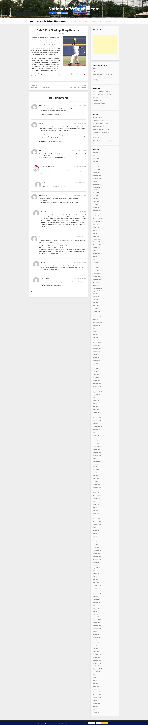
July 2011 (95, 674)
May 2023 (95, 265)
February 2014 (97, 585)
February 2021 (97, 343)
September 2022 (97, 288)
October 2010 (96, 700)
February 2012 (97, 654)
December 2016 (97, 487)
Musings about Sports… (99, 126)
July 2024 (95, 224)
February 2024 (97, 239)
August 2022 (96, 291)
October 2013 (96, 596)
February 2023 (97, 273)
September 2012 (97, 634)
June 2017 (96, 470)
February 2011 (97, 689)
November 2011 (97, 663)
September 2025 (97, 184)
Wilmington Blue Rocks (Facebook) (102, 141)
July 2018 (95, 432)
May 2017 (95, 472)
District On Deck (97, 117)
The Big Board (97, 100)
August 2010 (96, 706)
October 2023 (96, 250)
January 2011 (96, 692)
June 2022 (96, 296)
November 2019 (97, 386)
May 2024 (95, 230)
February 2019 (97, 412)
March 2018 (96, 444)
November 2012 (97, 628)
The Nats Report (97, 138)
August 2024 (96, 221)
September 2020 (97, 357)
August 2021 (96, 325)
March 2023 (96, 270)
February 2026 (97, 170)
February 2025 (97, 204)
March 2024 (96, 236)
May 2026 (95, 161)
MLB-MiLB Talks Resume (78, 87)
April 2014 (95, 579)
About (70, 21)
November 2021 (97, 317)
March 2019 (96, 409)
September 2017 (97, 461)
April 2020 (95, 371)
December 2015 (97, 521)
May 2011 (95, 680)
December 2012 (97, 625)
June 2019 (96, 400)
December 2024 (97, 210)
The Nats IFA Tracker (98, 106)
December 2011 (97, 660)
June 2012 (96, 643)
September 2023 (97, 253)
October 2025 (96, 181)
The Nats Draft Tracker (99, 103)
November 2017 (97, 455)
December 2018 (97, 418)
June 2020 (96, 366)
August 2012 (96, 637)
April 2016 (95, 510)
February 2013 (97, 620)
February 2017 (97, 481)
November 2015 (97, 524)
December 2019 (97, 383)
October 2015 (96, 527)
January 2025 (96, 207)
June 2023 (96, 262)
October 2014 (96, 562)
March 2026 (96, 167)
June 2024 (96, 227)
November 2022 (97, 282)
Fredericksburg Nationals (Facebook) (103, 120)
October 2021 (96, 320)
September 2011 (97, 669)
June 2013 (96, 608)
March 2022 (96, 305)
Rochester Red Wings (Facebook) (102, 129)
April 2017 (95, 475)
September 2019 (97, 392)
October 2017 (96, 458)
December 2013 (97, 591)
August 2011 (96, 672)
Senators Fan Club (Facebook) (101, 132)
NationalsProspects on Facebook (102, 94)
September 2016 (97, 495)
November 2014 (97, 559)
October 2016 (96, 493)
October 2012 (96, 631)
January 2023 (96, 276)
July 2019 (95, 397)
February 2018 (97, 446)
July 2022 (95, 294)
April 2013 (95, 614)
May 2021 (95, 334)
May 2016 (95, 507)
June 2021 (96, 331)
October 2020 (96, 354)
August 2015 (96, 533)
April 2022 (95, 302)
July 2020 (95, 363)
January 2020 (96, 380)
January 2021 (96, 345)
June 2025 (96, 193)
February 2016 (97, 516)
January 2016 (96, 519)
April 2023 (95, 268)
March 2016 (96, 513)
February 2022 (97, 308)
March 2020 (96, 374)
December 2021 (97, 314)
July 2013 (95, 605)
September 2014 (97, 565)
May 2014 (95, 576)
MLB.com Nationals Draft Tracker (102, 123)
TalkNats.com (96, 135)
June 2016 (96, 504)
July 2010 (95, 709)
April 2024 (95, 233)
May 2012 (95, 645)
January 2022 (96, 311)
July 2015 (95, 536)
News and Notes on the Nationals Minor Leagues (47, 21)
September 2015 (97, 530)
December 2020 (97, 348)
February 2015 (97, 550)
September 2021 (97, 322)
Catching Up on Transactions (40, 87)
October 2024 (96, 216)
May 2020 (95, 369)
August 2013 (96, 602)
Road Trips (116, 21)
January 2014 (96, 588)
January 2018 (96, 449)
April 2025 (95, 198)
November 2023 (97, 247)
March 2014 (96, 582)
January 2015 (96, 553)
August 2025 (96, 187)
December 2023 (97, 245)
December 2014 (97, 556)
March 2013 (96, 617)
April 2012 (95, 648)
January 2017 (96, 484)
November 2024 (97, 213)
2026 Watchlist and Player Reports (88, 21)
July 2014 (95, 571)
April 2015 (95, 545)
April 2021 (95, 337)
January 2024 (96, 242)
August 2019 (96, 395)
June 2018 (96, 435)
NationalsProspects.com (74, 9)
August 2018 (96, 429)
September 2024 (97, 219)
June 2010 (96, 712)
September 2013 (97, 599)
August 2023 (96, 256)
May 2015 (95, 542)
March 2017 (96, 478)
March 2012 (96, 651)
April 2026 (95, 164)
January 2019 (96, 415)
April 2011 (95, 683)
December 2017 (97, 452)
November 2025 (97, 178)
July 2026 (95, 155)
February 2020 (97, 377)
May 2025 (95, 196)
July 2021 (95, 328)
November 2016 (97, 490)
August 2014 (96, 568)
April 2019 (95, 406)
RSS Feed (95, 97)
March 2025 (96, 201)
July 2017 (95, 467)
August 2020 (96, 360)
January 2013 (96, 622)
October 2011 (96, 666)
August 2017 (96, 464)
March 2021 (96, 340)
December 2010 (97, 695)
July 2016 (95, 501)
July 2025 (95, 190)
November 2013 (97, 594)
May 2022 (95, 299)
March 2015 (96, 547)
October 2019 (96, 389)
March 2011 (96, 686)
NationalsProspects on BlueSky (101, 91)
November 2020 (97, 351)
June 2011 (96, 677)
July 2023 (95, 259)
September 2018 (97, 426)
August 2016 (96, 498)
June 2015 (96, 539)
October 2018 (96, 423)
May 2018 (95, 438)
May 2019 (95, 403)
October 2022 (96, 285)
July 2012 (95, 640)
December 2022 (97, 279)
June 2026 (96, 158)
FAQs (75, 21)
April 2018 (95, 441)
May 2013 (95, 611)
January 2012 (96, 657)
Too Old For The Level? (105, 21)
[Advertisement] (105, 44)
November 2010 (97, 697)
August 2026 (96, 152)
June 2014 (96, 573)
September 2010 (97, 703)
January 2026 (96, 172)
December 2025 (97, 175)
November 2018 (97, 421)
